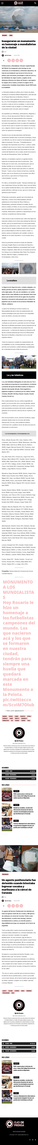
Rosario (4, 35)
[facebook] (16, 755)
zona (29, 720)
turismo (23, 720)
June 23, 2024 (28, 711)
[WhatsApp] (17, 60)
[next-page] (6, 834)
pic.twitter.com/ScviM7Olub (18, 702)
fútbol (29, 716)
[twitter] (21, 755)
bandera (5, 716)
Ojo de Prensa (8, 55)
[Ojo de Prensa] (3, 55)
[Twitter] (13, 60)
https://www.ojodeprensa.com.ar (19, 743)
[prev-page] (3, 834)
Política (16, 791)
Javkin (11, 718)
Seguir (33, 775)
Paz (12, 720)
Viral (11, 35)
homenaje (5, 718)
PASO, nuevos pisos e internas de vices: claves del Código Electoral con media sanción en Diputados (24, 796)
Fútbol (16, 820)
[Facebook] (9, 60)
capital (11, 716)
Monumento (24, 718)
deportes (23, 716)
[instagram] (19, 755)
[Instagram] (32, 1139)
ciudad (16, 716)
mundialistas (6, 720)
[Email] (21, 60)
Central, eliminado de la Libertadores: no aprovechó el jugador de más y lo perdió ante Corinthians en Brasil (24, 825)
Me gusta (32, 771)
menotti (17, 718)
